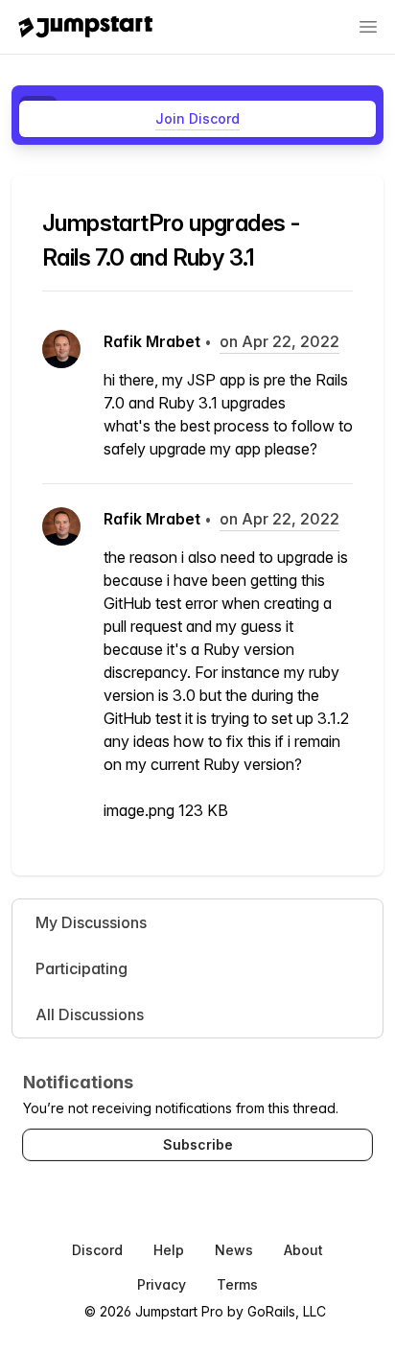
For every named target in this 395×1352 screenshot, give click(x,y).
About (303, 1250)
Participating (81, 968)
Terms (237, 1284)
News (234, 1250)
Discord (97, 1250)
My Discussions (91, 922)
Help (168, 1250)
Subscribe (198, 1144)
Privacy (161, 1284)
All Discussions (89, 1014)
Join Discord (197, 118)
